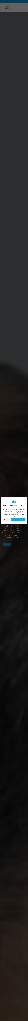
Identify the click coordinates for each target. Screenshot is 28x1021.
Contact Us (6, 519)
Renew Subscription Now (18, 519)
